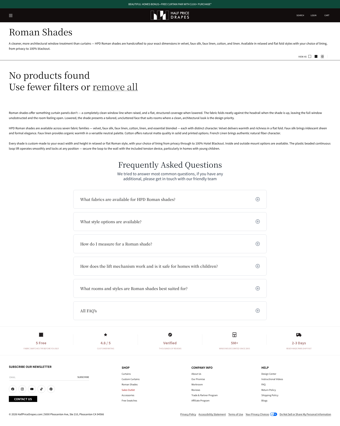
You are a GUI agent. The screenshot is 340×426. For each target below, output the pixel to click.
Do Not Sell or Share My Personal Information (305, 414)
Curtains (126, 373)
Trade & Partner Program (204, 395)
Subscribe (83, 376)
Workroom (197, 384)
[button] (11, 16)
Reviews (195, 390)
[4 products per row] (316, 56)
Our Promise (198, 379)
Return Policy (268, 390)
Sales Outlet (128, 390)
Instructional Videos (272, 379)
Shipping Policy (269, 395)
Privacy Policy (188, 414)
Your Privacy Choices (257, 414)
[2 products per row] (309, 56)
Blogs (264, 400)
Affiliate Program (200, 400)
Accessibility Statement (212, 414)
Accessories (128, 395)
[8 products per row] (322, 56)
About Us (196, 373)
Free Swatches (129, 400)
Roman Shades (130, 384)
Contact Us (23, 399)
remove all (115, 86)
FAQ (263, 384)
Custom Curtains (131, 379)
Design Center (268, 373)
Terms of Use (235, 414)
